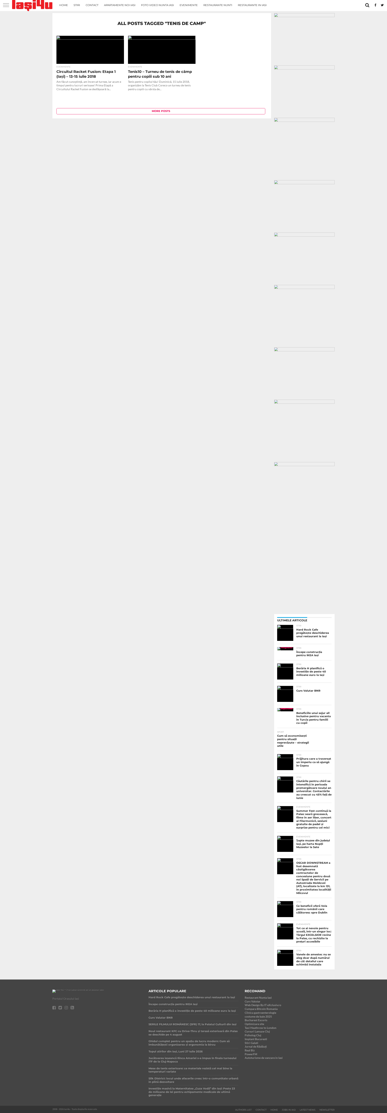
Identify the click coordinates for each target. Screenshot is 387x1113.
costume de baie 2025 (258, 1016)
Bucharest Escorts (256, 1020)
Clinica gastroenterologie (260, 1012)
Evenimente (189, 5)
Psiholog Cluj (253, 1035)
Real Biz (250, 1050)
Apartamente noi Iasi (119, 5)
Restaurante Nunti (217, 5)
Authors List (243, 1109)
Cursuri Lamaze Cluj (257, 1031)
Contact (92, 5)
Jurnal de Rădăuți (256, 1046)
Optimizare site (254, 1024)
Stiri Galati (251, 1043)
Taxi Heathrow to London (260, 1027)
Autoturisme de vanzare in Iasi (264, 1057)
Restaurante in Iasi (252, 5)
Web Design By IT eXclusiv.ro (263, 1005)
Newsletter (327, 1109)
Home (63, 5)
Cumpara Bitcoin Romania (261, 1009)
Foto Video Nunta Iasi (157, 5)
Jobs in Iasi (289, 1109)
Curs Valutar (252, 1001)
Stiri (77, 5)
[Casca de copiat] (304, 68)
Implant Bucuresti (256, 1039)
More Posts (161, 111)
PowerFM (251, 1054)
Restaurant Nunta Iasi (258, 997)
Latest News (307, 1109)
